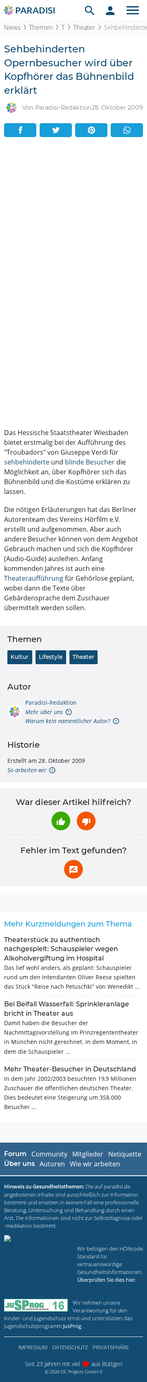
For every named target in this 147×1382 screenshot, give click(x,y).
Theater (84, 27)
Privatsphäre (111, 1347)
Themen (41, 27)
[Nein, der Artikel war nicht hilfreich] (86, 821)
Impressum (32, 1347)
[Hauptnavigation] (132, 10)
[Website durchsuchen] (90, 10)
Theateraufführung (33, 578)
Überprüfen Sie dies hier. (106, 1279)
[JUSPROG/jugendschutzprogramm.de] (36, 1305)
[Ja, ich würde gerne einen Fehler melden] (73, 869)
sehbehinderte (26, 462)
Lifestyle (50, 657)
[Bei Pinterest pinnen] (91, 130)
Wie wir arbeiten (95, 1163)
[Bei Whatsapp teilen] (127, 130)
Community (49, 1154)
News (12, 27)
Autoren (52, 1163)
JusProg (72, 1326)
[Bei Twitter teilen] (56, 130)
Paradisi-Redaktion (51, 702)
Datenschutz (70, 1347)
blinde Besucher (90, 462)
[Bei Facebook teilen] (20, 130)
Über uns (19, 1164)
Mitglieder (87, 1154)
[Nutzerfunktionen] (110, 10)
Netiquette (124, 1154)
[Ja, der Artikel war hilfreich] (60, 821)
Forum (15, 1154)
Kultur (20, 657)
